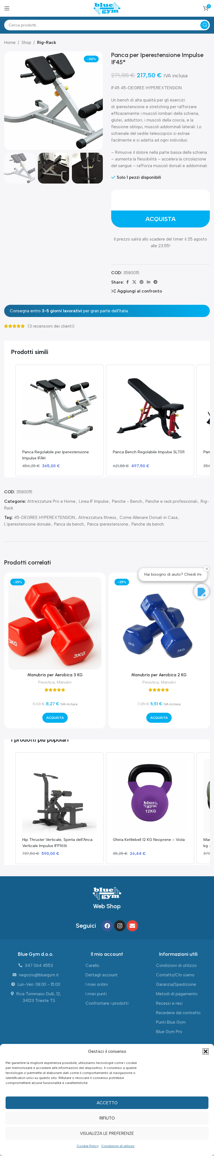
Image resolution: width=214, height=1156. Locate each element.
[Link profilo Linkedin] (148, 282)
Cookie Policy (88, 1146)
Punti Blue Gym (171, 1022)
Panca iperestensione (107, 524)
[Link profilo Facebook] (127, 282)
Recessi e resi (169, 1003)
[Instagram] (119, 925)
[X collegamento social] (134, 282)
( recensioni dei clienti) (51, 326)
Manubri (64, 682)
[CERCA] (204, 25)
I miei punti (96, 993)
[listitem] (59, 420)
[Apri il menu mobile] (7, 8)
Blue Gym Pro (169, 1031)
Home (10, 42)
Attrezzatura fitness (97, 517)
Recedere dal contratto (178, 1012)
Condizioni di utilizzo (118, 1146)
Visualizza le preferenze (107, 1133)
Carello (92, 965)
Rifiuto (107, 1118)
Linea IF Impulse (94, 501)
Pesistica (46, 682)
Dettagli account (102, 974)
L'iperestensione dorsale (27, 524)
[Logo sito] (107, 8)
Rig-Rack (46, 42)
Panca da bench (69, 524)
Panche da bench (148, 524)
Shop (26, 42)
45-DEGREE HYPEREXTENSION (44, 517)
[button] (205, 1051)
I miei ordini (97, 984)
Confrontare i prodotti (107, 1003)
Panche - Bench (127, 501)
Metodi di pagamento (177, 993)
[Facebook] (107, 925)
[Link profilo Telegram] (155, 282)
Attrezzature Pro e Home (51, 501)
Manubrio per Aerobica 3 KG (55, 674)
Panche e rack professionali (171, 501)
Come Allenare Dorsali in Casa (148, 517)
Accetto (107, 1102)
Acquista (160, 219)
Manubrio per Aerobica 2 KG (159, 674)
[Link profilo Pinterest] (141, 282)
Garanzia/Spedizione (176, 984)
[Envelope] (132, 925)
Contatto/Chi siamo (175, 974)
